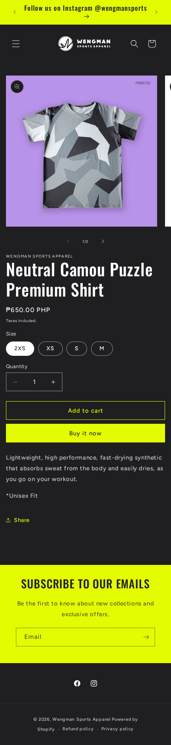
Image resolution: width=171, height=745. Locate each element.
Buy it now (85, 433)
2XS (20, 348)
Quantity (16, 366)
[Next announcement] (156, 12)
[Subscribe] (146, 637)
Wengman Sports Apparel (81, 719)
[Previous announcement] (14, 12)
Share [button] (22, 520)
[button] (16, 43)
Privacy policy (117, 728)
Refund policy (77, 728)
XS (50, 348)
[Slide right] (103, 241)
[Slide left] (68, 241)
